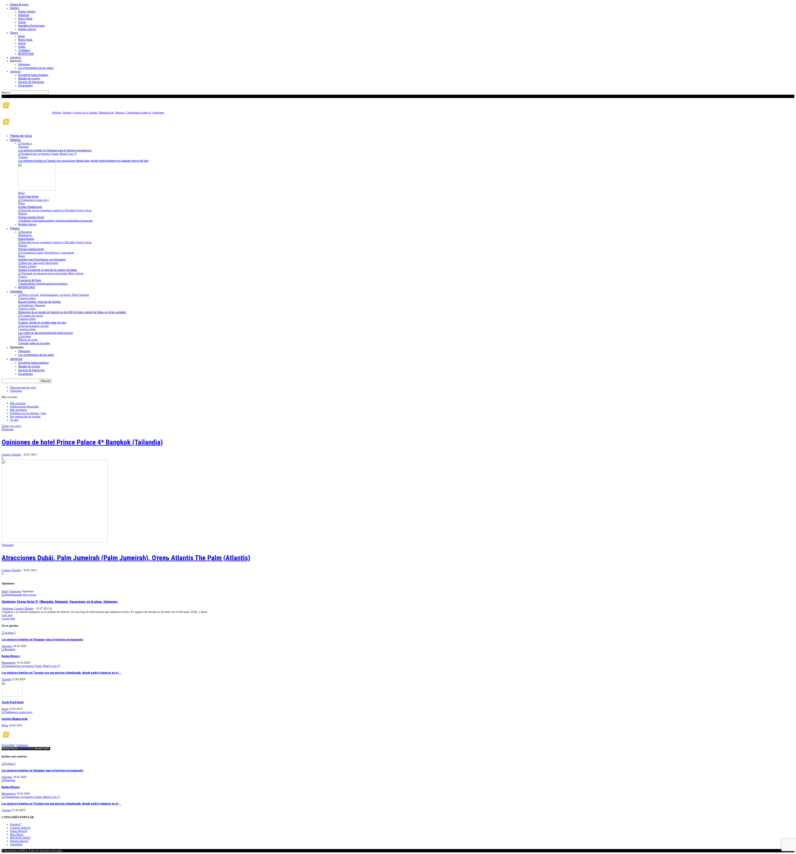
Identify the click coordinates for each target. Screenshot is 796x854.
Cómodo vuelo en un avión (34, 343)
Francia (22, 276)
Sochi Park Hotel (28, 196)
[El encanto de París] (50, 273)
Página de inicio (19, 4)
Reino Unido (25, 18)
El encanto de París (29, 280)
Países (14, 32)
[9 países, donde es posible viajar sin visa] (30, 315)
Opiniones (24, 64)
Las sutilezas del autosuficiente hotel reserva (45, 333)
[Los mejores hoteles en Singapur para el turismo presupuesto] (25, 143)
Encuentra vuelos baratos (33, 75)
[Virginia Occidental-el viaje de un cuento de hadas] (38, 263)
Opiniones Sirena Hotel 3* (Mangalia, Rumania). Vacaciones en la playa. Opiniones (60, 602)
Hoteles (14, 8)
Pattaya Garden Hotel (31, 217)
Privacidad (8, 745)
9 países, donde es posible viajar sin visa (42, 322)
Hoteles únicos (27, 29)
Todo (21, 220)
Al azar (14, 419)
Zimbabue (24, 50)
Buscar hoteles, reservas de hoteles (39, 302)
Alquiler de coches (29, 78)
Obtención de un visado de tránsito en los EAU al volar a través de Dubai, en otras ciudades (72, 312)
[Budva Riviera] (25, 231)
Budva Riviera (26, 239)
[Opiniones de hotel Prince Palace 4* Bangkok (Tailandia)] (11, 426)
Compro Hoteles (11, 454)
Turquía (23, 157)
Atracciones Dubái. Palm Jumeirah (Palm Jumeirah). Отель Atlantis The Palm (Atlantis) (126, 558)
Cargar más (8, 618)
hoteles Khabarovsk (30, 207)
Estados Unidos (27, 266)
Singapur (23, 146)
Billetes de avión (28, 339)
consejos (15, 57)
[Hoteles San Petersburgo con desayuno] (46, 252)
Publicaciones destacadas (24, 406)
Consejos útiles (27, 298)
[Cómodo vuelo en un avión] (24, 336)
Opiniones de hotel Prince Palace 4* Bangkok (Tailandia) (82, 442)
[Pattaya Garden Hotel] (54, 210)
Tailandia (16, 844)
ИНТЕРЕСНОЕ (26, 54)
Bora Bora (16, 834)
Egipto (22, 46)
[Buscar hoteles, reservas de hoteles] (53, 294)
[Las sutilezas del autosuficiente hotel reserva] (33, 326)
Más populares (18, 409)
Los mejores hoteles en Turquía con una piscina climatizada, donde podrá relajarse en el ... (61, 673)
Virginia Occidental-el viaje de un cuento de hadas (47, 270)
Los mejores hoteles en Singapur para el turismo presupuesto (55, 150)
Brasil (21, 36)
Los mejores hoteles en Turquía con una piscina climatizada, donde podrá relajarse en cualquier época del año (83, 161)
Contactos (22, 745)
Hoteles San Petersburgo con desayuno (42, 259)
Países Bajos (18, 831)
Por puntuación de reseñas (25, 416)
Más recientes (18, 403)
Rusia (21, 193)
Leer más (7, 615)
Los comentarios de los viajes (36, 68)
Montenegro (25, 235)
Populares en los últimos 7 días (28, 413)
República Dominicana (31, 25)
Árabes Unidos (27, 11)
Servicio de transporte (31, 82)
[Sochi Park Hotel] (37, 189)
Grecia (22, 22)
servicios (15, 71)
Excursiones (25, 85)
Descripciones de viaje (23, 387)
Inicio (5, 591)
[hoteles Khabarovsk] (33, 200)
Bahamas (23, 15)
